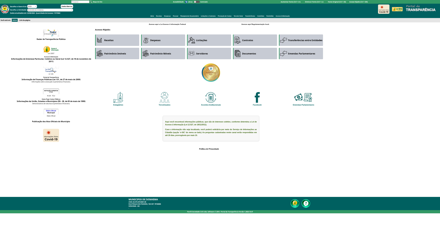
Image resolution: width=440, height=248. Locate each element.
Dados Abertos (67, 6)
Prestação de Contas (225, 16)
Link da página (24, 20)
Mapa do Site (97, 2)
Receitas (159, 16)
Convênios (260, 16)
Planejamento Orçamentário (189, 16)
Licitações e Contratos (208, 16)
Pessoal (175, 16)
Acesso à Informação (283, 16)
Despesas (167, 16)
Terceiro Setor (238, 16)
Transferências (250, 16)
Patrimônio (270, 16)
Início (152, 16)
